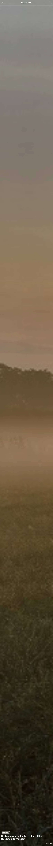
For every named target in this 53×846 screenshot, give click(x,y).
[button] (2, 2)
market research (5, 832)
